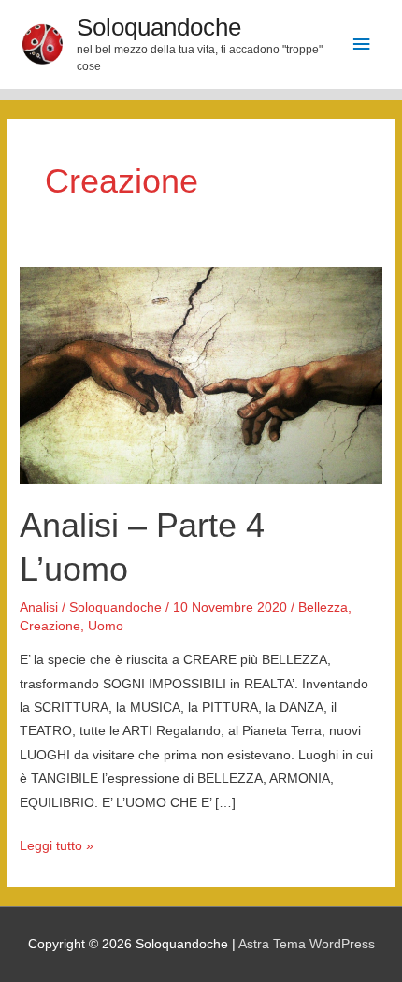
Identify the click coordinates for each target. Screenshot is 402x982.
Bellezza (323, 607)
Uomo (105, 626)
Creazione (50, 626)
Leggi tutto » (56, 848)
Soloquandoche (159, 27)
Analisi (39, 607)
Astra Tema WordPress (306, 944)
